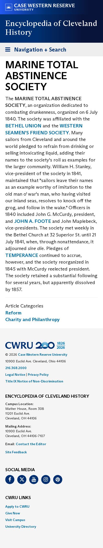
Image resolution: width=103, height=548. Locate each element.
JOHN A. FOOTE (32, 221)
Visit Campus (15, 520)
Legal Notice (15, 374)
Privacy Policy (38, 374)
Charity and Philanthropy (32, 319)
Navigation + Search (34, 51)
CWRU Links (18, 498)
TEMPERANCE (21, 255)
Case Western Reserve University (42, 354)
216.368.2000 (16, 368)
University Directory (20, 526)
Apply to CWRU (17, 506)
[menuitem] (51, 506)
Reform (13, 313)
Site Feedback (16, 452)
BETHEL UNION (23, 126)
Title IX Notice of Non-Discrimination (34, 381)
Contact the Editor (31, 444)
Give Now (12, 513)
